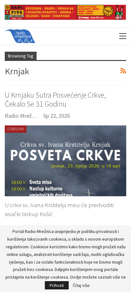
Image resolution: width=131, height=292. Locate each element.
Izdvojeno (15, 129)
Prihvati (57, 285)
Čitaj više (81, 285)
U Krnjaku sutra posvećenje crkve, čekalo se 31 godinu (55, 99)
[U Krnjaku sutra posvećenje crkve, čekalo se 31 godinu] (65, 160)
